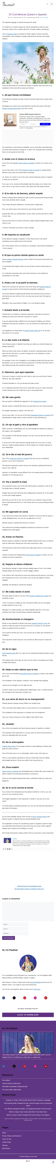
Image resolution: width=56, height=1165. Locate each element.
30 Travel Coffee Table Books (11, 1089)
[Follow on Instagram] (35, 997)
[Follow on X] (14, 997)
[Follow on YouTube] (45, 997)
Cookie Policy (6, 1142)
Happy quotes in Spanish (10, 771)
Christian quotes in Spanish (31, 170)
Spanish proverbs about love (11, 108)
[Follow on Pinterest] (24, 997)
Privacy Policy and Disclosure (11, 1136)
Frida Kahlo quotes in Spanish (28, 673)
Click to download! (28, 1015)
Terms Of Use (6, 1139)
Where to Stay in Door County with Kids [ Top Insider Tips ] (28, 1112)
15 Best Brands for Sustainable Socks (29, 886)
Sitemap (5, 1145)
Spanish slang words (9, 746)
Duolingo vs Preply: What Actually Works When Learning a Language (28, 1100)
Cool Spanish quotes (9, 653)
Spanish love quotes (39, 401)
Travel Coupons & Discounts (11, 1083)
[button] (47, 4)
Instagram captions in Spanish (19, 458)
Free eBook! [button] (6, 1080)
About (4, 1133)
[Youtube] (9, 849)
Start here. (37, 989)
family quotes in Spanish (26, 163)
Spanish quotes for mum (39, 623)
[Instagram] (3, 849)
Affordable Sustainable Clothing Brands (14, 1086)
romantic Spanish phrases (14, 259)
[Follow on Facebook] (3, 997)
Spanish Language (44, 17)
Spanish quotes (12, 34)
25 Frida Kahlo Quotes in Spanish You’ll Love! (29, 889)
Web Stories (6, 1148)
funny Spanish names (40, 816)
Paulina (11, 17)
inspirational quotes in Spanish (40, 415)
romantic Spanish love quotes (38, 596)
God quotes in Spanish (33, 555)
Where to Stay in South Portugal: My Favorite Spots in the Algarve (28, 1115)
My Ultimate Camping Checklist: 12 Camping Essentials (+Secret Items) (28, 1109)
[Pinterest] (7, 849)
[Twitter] (11, 849)
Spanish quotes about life (32, 330)
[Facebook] (5, 849)
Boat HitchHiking (35, 982)
